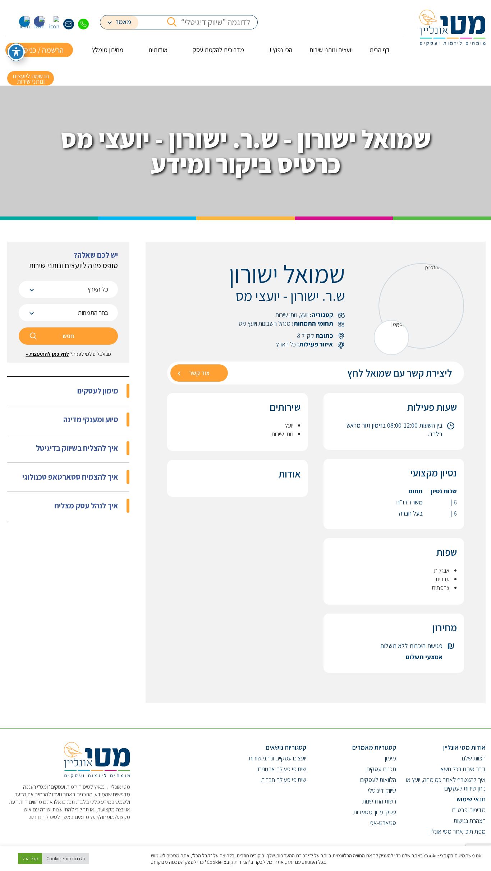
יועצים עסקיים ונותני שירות (277, 758)
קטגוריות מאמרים (374, 747)
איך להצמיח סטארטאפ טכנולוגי (70, 477)
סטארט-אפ (383, 823)
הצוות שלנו (474, 758)
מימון (390, 758)
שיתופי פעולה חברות (283, 779)
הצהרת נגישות (470, 820)
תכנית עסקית (381, 769)
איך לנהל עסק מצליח (86, 505)
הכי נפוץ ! (280, 50)
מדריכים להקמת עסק (218, 50)
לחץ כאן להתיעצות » (47, 354)
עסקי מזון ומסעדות (374, 812)
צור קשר (199, 373)
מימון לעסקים (97, 391)
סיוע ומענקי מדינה (90, 419)
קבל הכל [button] (30, 859)
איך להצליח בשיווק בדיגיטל (77, 448)
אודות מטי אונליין (464, 747)
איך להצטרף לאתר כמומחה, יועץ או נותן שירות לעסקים (446, 783)
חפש (68, 336)
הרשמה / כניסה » (39, 50)
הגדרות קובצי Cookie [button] (65, 859)
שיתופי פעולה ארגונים (282, 769)
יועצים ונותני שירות (331, 50)
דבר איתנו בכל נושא (463, 769)
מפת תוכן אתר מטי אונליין (457, 831)
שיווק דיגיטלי (382, 790)
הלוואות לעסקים (378, 779)
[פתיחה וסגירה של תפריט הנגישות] (16, 52)
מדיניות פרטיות (469, 810)
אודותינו (158, 50)
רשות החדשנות (379, 801)
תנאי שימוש (471, 799)
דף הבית (380, 50)
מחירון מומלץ (107, 50)
